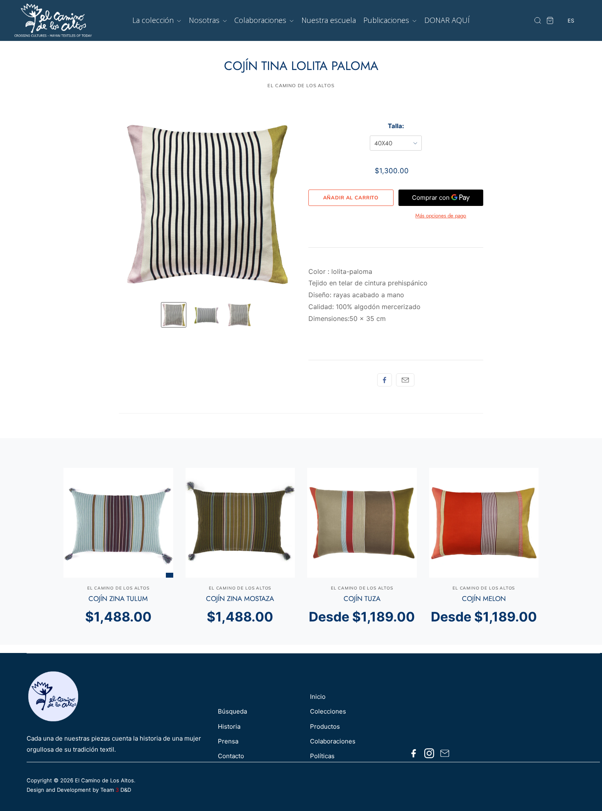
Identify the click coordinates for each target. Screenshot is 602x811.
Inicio (318, 696)
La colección (154, 20)
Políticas (322, 756)
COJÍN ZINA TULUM (118, 598)
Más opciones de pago (440, 215)
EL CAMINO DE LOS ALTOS (301, 85)
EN (571, 37)
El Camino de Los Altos (104, 780)
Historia (229, 726)
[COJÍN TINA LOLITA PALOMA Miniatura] (173, 315)
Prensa (228, 741)
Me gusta (384, 379)
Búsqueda (232, 711)
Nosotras (205, 20)
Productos (325, 726)
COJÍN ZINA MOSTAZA (240, 598)
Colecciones (328, 711)
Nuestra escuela (328, 20)
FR (571, 52)
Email (405, 379)
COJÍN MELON (484, 598)
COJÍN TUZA (362, 598)
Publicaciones (387, 20)
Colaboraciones (261, 20)
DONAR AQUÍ (447, 20)
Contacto (231, 756)
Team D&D (115, 789)
